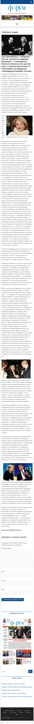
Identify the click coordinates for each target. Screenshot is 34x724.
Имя (3, 571)
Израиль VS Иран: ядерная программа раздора (16, 687)
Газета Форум (5, 717)
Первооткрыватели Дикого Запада (13, 684)
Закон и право (13, 712)
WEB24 (22, 717)
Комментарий (6, 548)
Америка (5, 712)
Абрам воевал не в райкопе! (10, 690)
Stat (26, 717)
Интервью (26, 710)
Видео (17, 714)
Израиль (21, 712)
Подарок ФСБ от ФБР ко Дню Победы (13, 693)
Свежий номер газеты (9, 710)
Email (3, 580)
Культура (28, 712)
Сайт (3, 589)
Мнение (19, 710)
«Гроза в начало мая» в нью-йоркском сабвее (16, 696)
